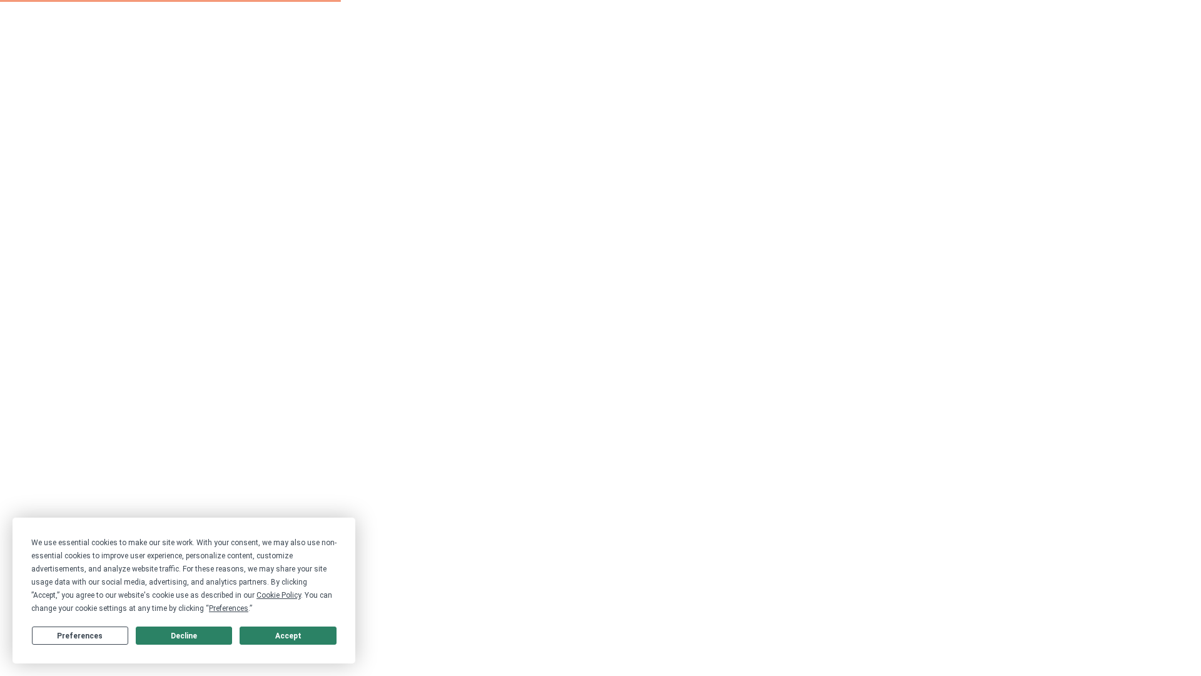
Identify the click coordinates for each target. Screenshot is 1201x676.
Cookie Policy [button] (278, 595)
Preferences (80, 636)
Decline (184, 636)
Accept (288, 636)
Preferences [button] (228, 608)
